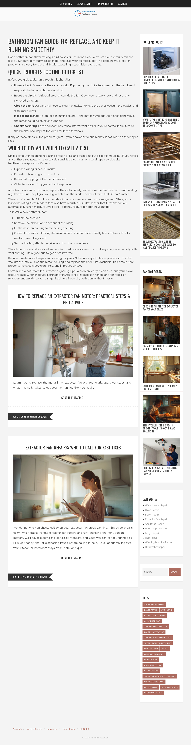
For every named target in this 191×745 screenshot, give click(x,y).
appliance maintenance (155, 627)
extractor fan (151, 671)
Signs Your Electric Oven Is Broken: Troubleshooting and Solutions (159, 428)
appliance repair (152, 621)
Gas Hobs (122, 3)
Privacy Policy (68, 729)
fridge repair (150, 687)
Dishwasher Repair (155, 547)
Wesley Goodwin (38, 416)
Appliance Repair (154, 524)
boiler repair (150, 610)
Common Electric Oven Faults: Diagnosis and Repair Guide (159, 164)
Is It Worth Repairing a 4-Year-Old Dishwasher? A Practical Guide (161, 203)
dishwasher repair (153, 693)
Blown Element (84, 3)
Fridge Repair (152, 533)
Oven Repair (152, 510)
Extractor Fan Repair (156, 519)
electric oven (151, 649)
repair (165, 649)
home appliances (169, 687)
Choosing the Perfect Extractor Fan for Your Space (160, 308)
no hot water (150, 660)
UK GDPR (84, 729)
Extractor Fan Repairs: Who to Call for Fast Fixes (73, 447)
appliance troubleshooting (157, 638)
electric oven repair (154, 654)
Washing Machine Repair (158, 542)
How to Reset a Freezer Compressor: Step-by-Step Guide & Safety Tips (161, 79)
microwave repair (152, 665)
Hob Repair (151, 537)
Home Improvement (156, 528)
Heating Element (105, 3)
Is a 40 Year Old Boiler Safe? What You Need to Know (161, 348)
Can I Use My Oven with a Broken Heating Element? (160, 387)
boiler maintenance (154, 632)
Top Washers (65, 3)
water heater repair (154, 604)
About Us (17, 729)
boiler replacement (154, 682)
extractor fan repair (154, 616)
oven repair (166, 610)
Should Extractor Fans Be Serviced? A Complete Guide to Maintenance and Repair (159, 244)
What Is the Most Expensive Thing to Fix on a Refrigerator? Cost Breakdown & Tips (161, 122)
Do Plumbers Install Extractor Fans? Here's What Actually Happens (160, 471)
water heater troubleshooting (159, 676)
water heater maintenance (157, 643)
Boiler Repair (152, 514)
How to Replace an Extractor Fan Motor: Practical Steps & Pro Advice (73, 299)
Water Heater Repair (156, 505)
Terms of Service (34, 729)
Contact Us (52, 729)
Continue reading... (73, 397)
